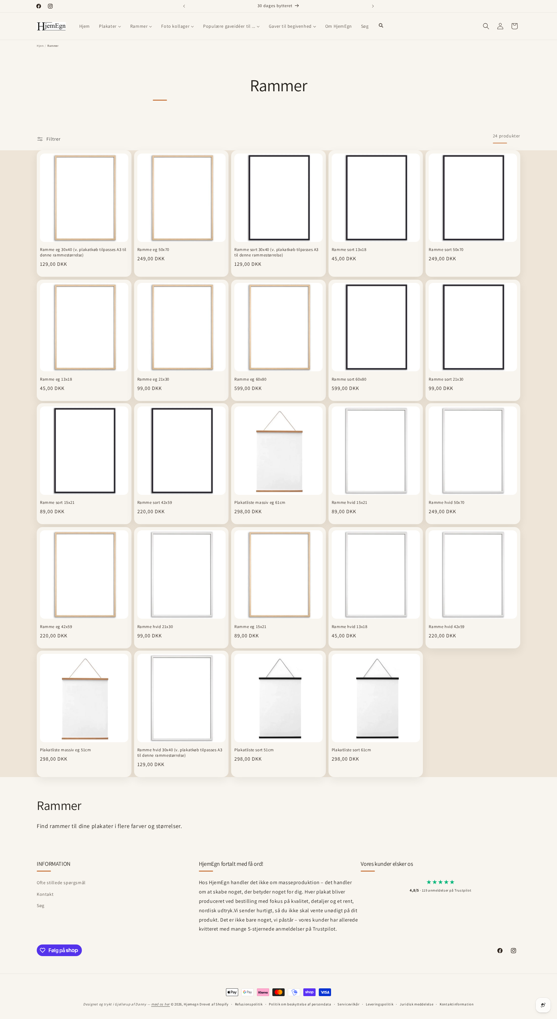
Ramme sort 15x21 (57, 502)
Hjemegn (191, 1004)
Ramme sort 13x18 (349, 250)
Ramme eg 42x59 (56, 626)
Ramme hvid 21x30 (155, 626)
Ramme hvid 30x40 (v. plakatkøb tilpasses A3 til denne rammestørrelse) (179, 753)
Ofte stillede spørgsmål (61, 883)
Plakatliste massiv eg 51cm (65, 750)
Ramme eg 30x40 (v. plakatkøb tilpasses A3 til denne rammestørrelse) (83, 252)
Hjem (40, 46)
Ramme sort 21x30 (446, 379)
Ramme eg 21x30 (153, 379)
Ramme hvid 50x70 (446, 502)
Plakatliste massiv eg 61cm (260, 502)
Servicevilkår (348, 1004)
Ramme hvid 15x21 (349, 502)
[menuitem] (84, 26)
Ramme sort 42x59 (154, 502)
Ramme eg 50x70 (153, 250)
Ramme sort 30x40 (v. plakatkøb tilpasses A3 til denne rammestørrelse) (276, 252)
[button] (486, 26)
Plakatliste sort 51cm (254, 750)
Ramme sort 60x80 (349, 379)
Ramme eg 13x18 (56, 379)
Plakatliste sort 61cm (351, 750)
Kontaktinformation (457, 1004)
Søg (40, 905)
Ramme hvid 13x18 (349, 626)
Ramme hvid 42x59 (446, 626)
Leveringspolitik (379, 1004)
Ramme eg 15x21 (250, 626)
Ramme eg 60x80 (250, 379)
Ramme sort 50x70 (446, 250)
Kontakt (45, 894)
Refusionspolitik (249, 1004)
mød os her (160, 1004)
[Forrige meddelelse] (184, 6)
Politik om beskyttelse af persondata (300, 1004)
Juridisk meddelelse (416, 1004)
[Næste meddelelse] (373, 6)
